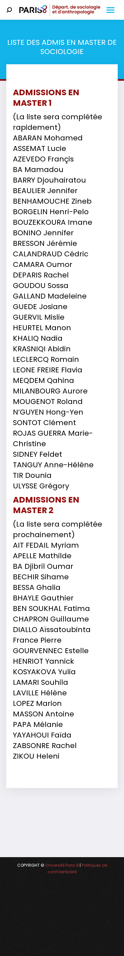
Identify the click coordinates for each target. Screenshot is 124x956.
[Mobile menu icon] (110, 10)
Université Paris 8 (62, 865)
